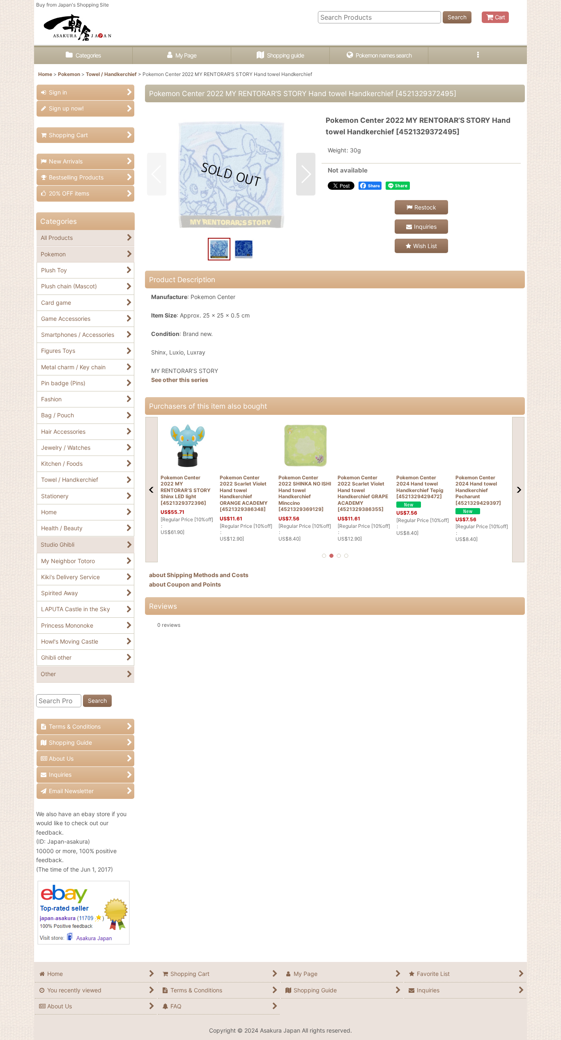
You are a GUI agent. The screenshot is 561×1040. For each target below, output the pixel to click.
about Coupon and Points (185, 584)
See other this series (179, 379)
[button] (477, 55)
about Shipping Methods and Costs (198, 574)
